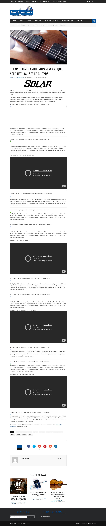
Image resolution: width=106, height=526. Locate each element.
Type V (30, 434)
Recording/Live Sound (51, 21)
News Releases (20, 77)
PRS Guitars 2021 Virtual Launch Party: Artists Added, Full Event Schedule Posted (18, 498)
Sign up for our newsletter (59, 1)
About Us (13, 1)
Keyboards (38, 21)
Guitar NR (12, 77)
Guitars (14, 21)
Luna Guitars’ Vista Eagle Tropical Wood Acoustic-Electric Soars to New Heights (57, 495)
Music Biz (80, 21)
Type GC (24, 434)
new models (50, 432)
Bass (21, 21)
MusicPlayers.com (82, 523)
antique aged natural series (24, 432)
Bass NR (33, 498)
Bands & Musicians (67, 21)
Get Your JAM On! (45, 1)
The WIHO (20, 1)
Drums (29, 21)
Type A (12, 434)
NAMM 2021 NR (20, 502)
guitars (42, 432)
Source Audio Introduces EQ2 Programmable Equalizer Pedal (38, 494)
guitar (35, 432)
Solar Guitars (58, 432)
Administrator (42, 77)
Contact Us (35, 1)
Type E (18, 434)
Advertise (27, 1)
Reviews (20, 523)
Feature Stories (13, 523)
